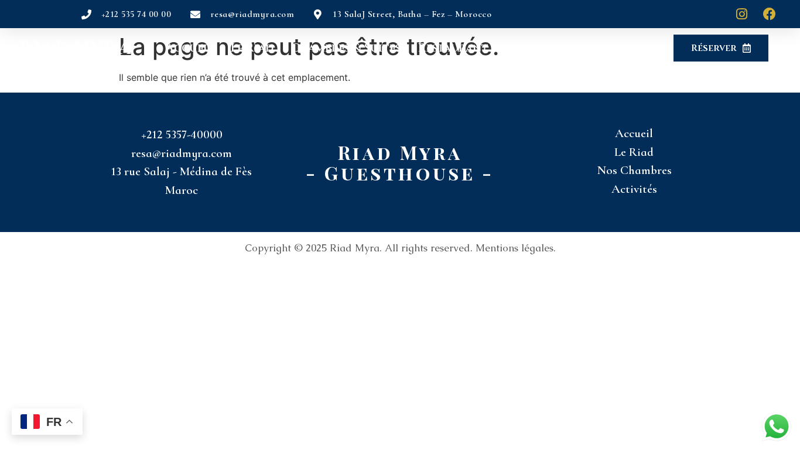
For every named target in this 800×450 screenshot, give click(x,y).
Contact (607, 48)
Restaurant (453, 48)
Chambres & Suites (346, 48)
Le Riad (252, 48)
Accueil (189, 48)
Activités (534, 48)
